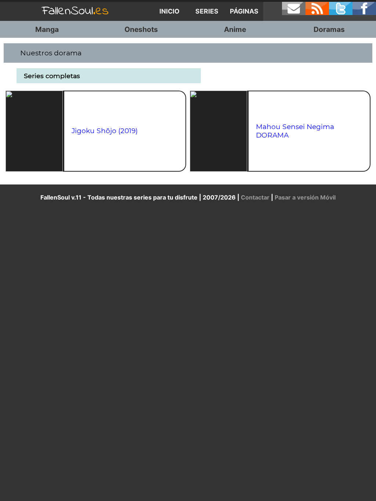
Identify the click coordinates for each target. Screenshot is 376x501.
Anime (235, 29)
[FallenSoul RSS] (317, 8)
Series (206, 11)
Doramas (329, 29)
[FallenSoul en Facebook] (364, 8)
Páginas (244, 11)
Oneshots (141, 29)
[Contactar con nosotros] (294, 8)
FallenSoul (75, 11)
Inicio (169, 11)
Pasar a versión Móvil (305, 197)
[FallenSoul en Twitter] (340, 8)
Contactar (255, 197)
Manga (47, 29)
